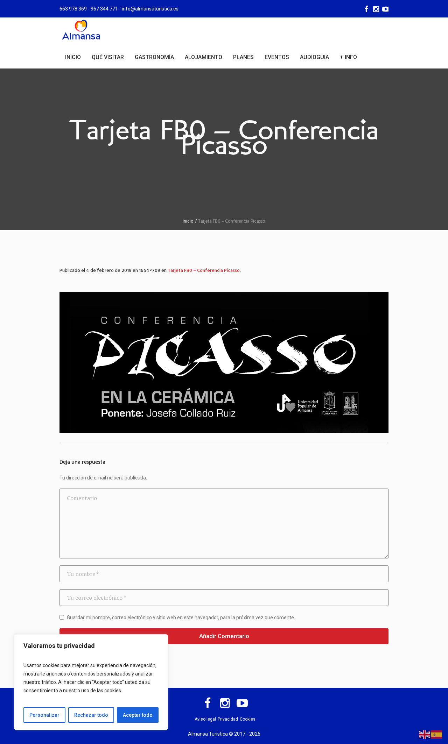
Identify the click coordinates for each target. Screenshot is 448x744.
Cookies (247, 719)
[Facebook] (366, 9)
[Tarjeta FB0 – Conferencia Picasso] (223, 362)
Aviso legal (205, 719)
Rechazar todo (91, 715)
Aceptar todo (138, 715)
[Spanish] (437, 734)
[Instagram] (375, 9)
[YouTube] (385, 9)
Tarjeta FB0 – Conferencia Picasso (204, 271)
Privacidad (228, 719)
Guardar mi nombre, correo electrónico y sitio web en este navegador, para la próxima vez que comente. (181, 617)
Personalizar (44, 715)
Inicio (188, 221)
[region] (91, 682)
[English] (425, 734)
